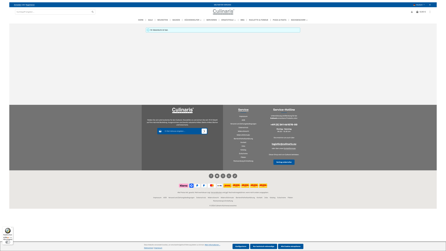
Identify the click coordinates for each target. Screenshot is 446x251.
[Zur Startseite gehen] (223, 12)
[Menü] (11, 228)
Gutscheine (243, 154)
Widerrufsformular (243, 135)
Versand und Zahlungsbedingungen (243, 124)
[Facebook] (211, 176)
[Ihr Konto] (411, 12)
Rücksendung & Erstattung (243, 161)
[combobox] (52, 12)
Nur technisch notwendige (263, 246)
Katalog (243, 150)
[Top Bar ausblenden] (430, 5)
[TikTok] (235, 176)
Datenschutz (243, 128)
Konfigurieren (240, 246)
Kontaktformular (290, 148)
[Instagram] (223, 176)
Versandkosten (216, 192)
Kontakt (243, 142)
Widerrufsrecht (243, 131)
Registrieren (30, 5)
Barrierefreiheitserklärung (243, 139)
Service (243, 109)
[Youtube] (217, 176)
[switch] (7, 242)
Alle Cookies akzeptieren (290, 246)
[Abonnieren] (204, 131)
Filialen (243, 157)
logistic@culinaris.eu (284, 144)
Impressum (243, 116)
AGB (243, 120)
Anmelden (17, 5)
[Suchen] (92, 12)
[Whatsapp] (229, 176)
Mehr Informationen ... (212, 245)
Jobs (243, 146)
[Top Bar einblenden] (430, 12)
